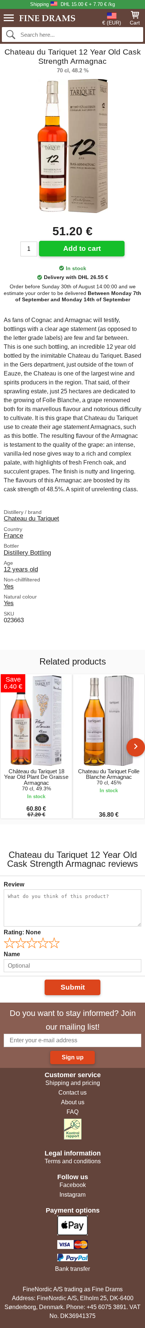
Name (12, 954)
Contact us (72, 1092)
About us (72, 1102)
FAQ (72, 1112)
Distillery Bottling (27, 552)
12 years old (21, 569)
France (13, 535)
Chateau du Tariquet (31, 518)
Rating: (22, 932)
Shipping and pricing (72, 1083)
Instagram (72, 1194)
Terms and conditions (73, 1161)
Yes (9, 586)
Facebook (72, 1185)
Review (14, 884)
